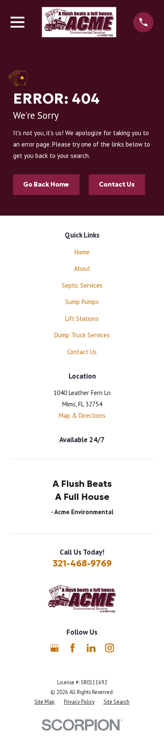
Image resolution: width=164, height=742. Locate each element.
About (82, 268)
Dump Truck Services (82, 335)
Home (82, 252)
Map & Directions (82, 415)
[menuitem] (44, 702)
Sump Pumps (82, 302)
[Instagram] (109, 647)
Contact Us (117, 184)
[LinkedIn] (91, 647)
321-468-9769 (82, 563)
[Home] (79, 22)
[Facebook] (72, 647)
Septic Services (82, 285)
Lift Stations (82, 319)
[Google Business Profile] (54, 647)
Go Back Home (46, 184)
